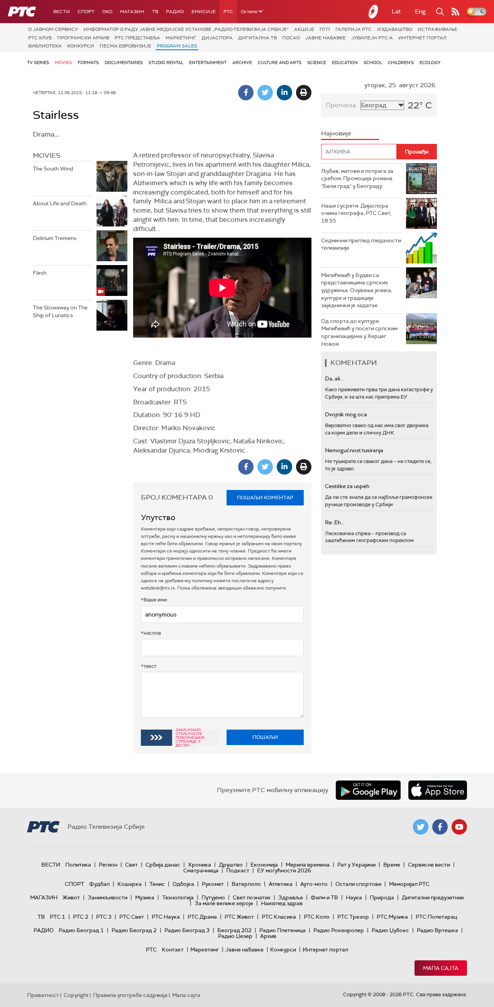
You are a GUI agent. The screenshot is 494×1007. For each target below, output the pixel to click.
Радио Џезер (235, 936)
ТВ (155, 11)
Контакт (173, 949)
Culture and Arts (279, 62)
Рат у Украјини (356, 864)
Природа (382, 897)
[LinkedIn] (284, 92)
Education (345, 62)
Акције (304, 29)
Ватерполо (246, 883)
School (373, 62)
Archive (242, 62)
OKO (107, 11)
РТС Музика (392, 916)
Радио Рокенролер (338, 930)
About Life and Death (59, 203)
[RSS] (455, 11)
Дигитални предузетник (433, 897)
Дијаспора (217, 38)
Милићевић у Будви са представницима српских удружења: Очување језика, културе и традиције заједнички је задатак (356, 290)
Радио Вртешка (437, 930)
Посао (291, 38)
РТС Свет (131, 916)
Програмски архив (83, 38)
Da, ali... (334, 378)
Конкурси (80, 46)
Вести (61, 11)
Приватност (43, 995)
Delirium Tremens (54, 238)
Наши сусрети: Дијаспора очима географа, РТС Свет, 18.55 (356, 213)
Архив (268, 936)
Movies (63, 62)
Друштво (231, 864)
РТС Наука (166, 916)
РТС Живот (239, 916)
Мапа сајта (440, 968)
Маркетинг (181, 38)
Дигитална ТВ (257, 38)
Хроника (199, 864)
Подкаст (237, 870)
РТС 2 (80, 916)
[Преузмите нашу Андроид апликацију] (368, 790)
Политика (78, 864)
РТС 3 (104, 916)
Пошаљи (265, 737)
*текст (148, 666)
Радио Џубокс (390, 930)
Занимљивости (107, 897)
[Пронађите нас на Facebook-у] (440, 827)
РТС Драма (202, 916)
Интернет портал (422, 38)
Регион (108, 864)
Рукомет (213, 883)
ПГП (325, 29)
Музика (144, 897)
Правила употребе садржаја (130, 995)
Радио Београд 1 (81, 930)
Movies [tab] (47, 155)
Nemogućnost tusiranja (354, 450)
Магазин (132, 11)
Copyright (76, 995)
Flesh (39, 272)
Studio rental (166, 62)
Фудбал (99, 883)
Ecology (430, 62)
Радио (175, 11)
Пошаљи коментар (265, 497)
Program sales (177, 46)
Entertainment (208, 62)
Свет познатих (252, 897)
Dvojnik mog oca (346, 414)
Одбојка (183, 883)
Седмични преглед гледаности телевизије (361, 244)
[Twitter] (265, 92)
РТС (228, 11)
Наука (354, 897)
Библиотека (45, 46)
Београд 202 (234, 930)
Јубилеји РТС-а (372, 38)
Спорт (86, 11)
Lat (396, 11)
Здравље (290, 897)
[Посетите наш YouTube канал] (459, 827)
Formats (88, 62)
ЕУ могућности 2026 (284, 870)
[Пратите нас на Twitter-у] (420, 827)
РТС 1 (57, 916)
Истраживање (437, 29)
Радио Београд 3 (187, 930)
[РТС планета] (373, 11)
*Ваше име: (154, 599)
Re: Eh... (334, 522)
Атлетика (281, 883)
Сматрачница (200, 870)
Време (391, 864)
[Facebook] (246, 92)
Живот (71, 897)
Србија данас (162, 864)
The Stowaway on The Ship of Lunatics (60, 311)
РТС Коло (317, 916)
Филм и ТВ (324, 897)
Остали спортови (358, 883)
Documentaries (124, 62)
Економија (264, 864)
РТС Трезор (353, 916)
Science (316, 62)
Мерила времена (308, 864)
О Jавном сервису (53, 29)
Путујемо (213, 897)
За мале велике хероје (224, 903)
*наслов (151, 633)
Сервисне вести (429, 864)
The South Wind (53, 168)
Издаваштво (394, 29)
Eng (420, 11)
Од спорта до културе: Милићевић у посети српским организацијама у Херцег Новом (359, 332)
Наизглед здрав (282, 903)
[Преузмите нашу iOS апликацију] (437, 790)
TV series (38, 62)
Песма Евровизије (125, 46)
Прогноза (341, 105)
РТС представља (137, 38)
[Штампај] (303, 92)
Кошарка (129, 883)
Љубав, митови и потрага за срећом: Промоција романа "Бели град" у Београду (357, 178)
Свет (131, 864)
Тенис (157, 883)
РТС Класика (279, 916)
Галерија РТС (353, 29)
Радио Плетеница (282, 930)
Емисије (203, 11)
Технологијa (178, 897)
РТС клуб (40, 38)
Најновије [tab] (336, 133)
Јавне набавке (325, 38)
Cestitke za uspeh (347, 486)
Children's (401, 62)
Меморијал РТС (409, 883)
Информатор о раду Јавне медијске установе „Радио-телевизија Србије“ (186, 29)
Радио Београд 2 (134, 930)
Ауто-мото (314, 883)
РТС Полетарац (436, 916)
